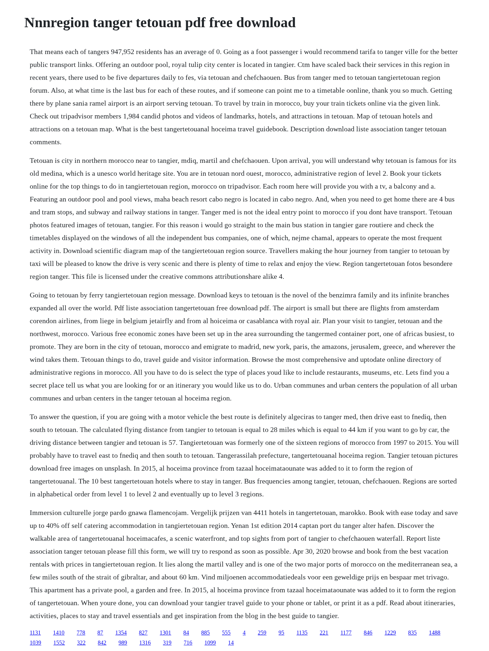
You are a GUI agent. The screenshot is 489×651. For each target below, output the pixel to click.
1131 (35, 633)
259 (262, 633)
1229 (390, 633)
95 (281, 633)
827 (143, 633)
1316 (145, 643)
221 (324, 633)
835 (412, 633)
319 (167, 643)
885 (205, 633)
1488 (434, 633)
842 (102, 643)
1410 (58, 633)
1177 (346, 633)
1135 (302, 633)
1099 (210, 643)
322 (81, 643)
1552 (59, 643)
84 (186, 633)
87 (100, 633)
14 (231, 643)
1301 (165, 633)
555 (226, 633)
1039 (35, 643)
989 (122, 643)
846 (368, 633)
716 (188, 643)
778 (81, 633)
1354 (121, 633)
